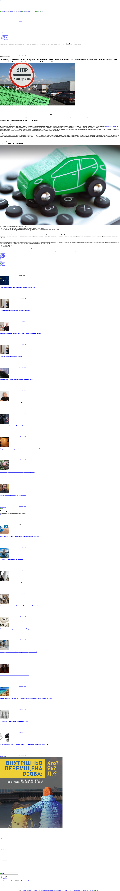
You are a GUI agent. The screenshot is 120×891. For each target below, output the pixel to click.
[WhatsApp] (33, 11)
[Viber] (20, 11)
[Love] (1, 11)
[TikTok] (28, 11)
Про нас (4, 877)
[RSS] (41, 11)
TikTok (75, 890)
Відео (3, 36)
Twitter (92, 890)
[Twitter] (38, 11)
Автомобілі (4, 860)
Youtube (68, 890)
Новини (4, 33)
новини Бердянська (29, 880)
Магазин (4, 40)
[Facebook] (5, 11)
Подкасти (4, 37)
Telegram (54, 890)
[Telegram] (16, 11)
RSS (98, 890)
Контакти (4, 878)
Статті (3, 38)
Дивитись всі (3, 507)
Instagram (44, 890)
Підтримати (5, 39)
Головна (4, 32)
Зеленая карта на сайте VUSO (112, 126)
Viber (60, 890)
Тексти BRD (5, 35)
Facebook (35, 890)
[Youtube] (24, 11)
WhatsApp (84, 890)
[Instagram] (11, 11)
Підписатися (2, 514)
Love (27, 890)
